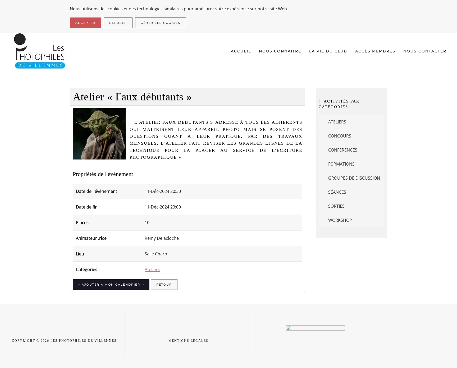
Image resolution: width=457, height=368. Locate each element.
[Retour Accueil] (40, 51)
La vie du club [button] (328, 51)
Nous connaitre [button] (280, 51)
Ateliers (152, 269)
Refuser (118, 23)
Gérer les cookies (160, 23)
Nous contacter (424, 51)
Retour (164, 284)
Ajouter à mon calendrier (110, 284)
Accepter (85, 23)
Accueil (241, 51)
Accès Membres (375, 51)
